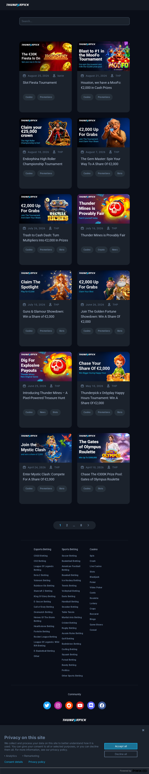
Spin (92, 556)
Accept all (121, 746)
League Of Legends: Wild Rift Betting (46, 644)
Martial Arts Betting (72, 617)
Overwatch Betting (43, 612)
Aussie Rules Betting (72, 633)
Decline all (121, 754)
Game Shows (96, 624)
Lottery (93, 603)
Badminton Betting (71, 644)
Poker (93, 582)
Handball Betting (70, 601)
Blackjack (94, 577)
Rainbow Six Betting (44, 585)
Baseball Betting (70, 575)
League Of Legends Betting (43, 568)
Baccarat (94, 614)
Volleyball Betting (71, 591)
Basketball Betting (71, 561)
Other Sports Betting (72, 676)
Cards (93, 593)
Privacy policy (37, 761)
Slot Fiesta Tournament (40, 82)
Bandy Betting (69, 665)
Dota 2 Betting (41, 575)
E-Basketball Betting (44, 651)
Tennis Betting (69, 585)
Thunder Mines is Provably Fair (103, 235)
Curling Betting (69, 649)
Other (36, 656)
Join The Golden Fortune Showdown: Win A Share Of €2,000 (100, 316)
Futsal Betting (69, 660)
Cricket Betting (69, 623)
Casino (29, 97)
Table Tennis (68, 612)
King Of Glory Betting (44, 596)
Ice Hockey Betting (71, 580)
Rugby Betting (69, 628)
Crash (93, 561)
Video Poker (96, 587)
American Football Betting (71, 568)
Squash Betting (69, 654)
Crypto (101, 249)
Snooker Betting (70, 607)
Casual (93, 630)
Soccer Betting (69, 556)
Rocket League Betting (45, 637)
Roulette (94, 598)
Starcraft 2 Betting (43, 591)
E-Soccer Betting (42, 601)
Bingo (93, 619)
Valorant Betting (42, 580)
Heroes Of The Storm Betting (44, 619)
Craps (93, 608)
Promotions (46, 97)
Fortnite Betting (42, 631)
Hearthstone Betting (44, 626)
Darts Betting (68, 596)
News (115, 249)
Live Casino (96, 566)
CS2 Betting (40, 561)
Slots (119, 173)
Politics (65, 670)
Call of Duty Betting (44, 607)
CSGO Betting (41, 556)
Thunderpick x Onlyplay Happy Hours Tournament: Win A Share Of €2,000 (102, 398)
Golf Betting (68, 638)
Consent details (13, 761)
